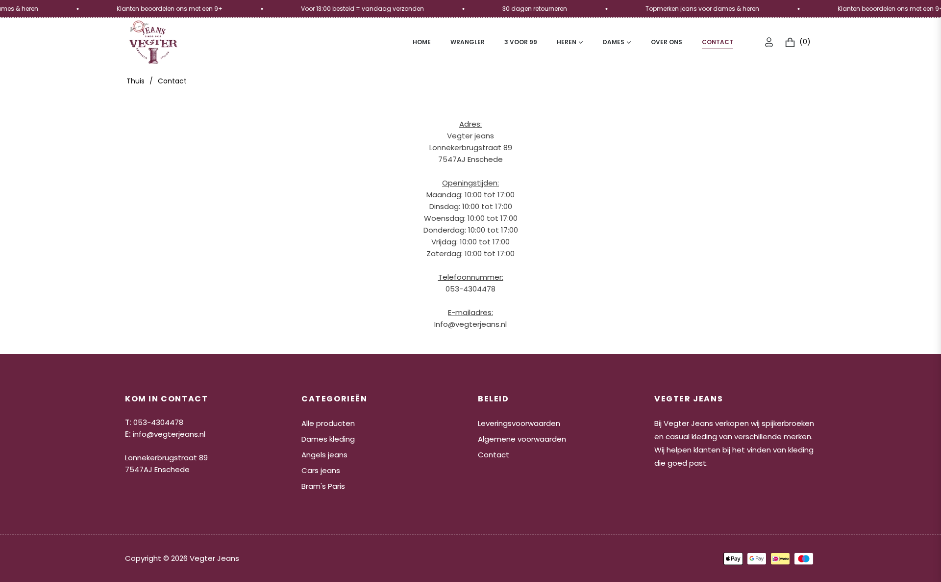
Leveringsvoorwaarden (519, 423)
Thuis (135, 81)
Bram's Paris (323, 486)
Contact (493, 455)
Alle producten (328, 423)
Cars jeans (320, 470)
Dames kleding (328, 439)
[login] (769, 41)
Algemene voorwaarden (522, 439)
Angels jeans (324, 455)
